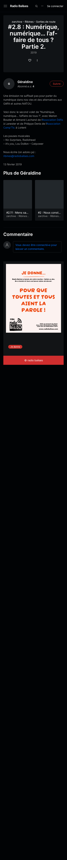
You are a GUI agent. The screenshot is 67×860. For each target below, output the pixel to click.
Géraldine (25, 82)
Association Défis (52, 119)
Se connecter (55, 6)
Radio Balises (19, 6)
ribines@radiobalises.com (18, 156)
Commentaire (18, 234)
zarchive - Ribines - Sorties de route (33, 21)
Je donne (15, 346)
